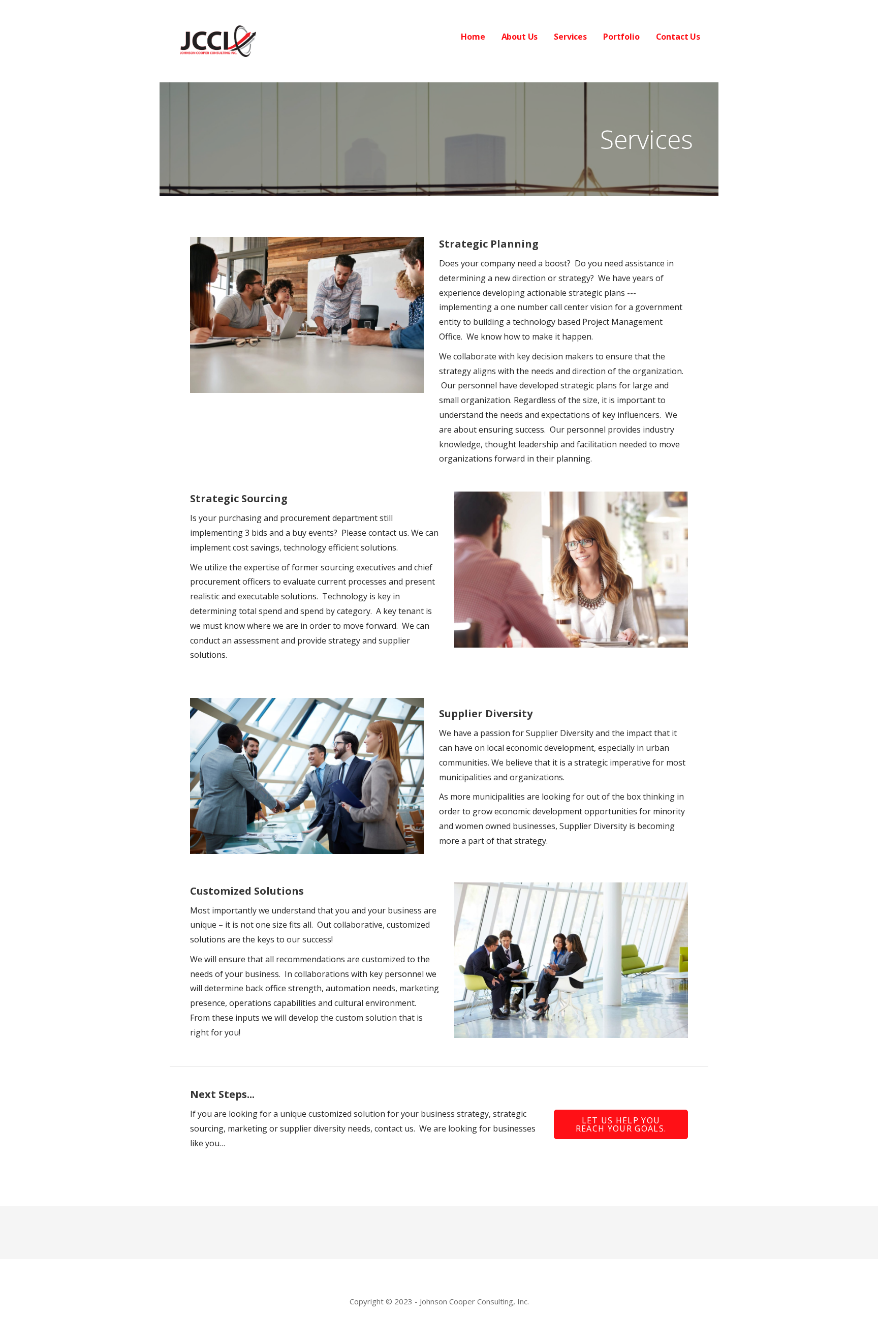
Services (570, 36)
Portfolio (621, 36)
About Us (519, 36)
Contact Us (678, 36)
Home (473, 36)
